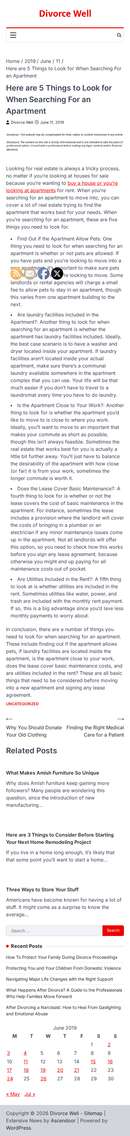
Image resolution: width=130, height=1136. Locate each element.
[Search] (119, 35)
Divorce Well (65, 14)
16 (110, 1061)
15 (93, 1061)
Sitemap (93, 1113)
